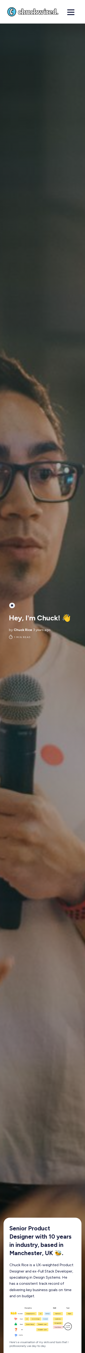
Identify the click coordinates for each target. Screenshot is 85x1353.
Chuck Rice (23, 630)
